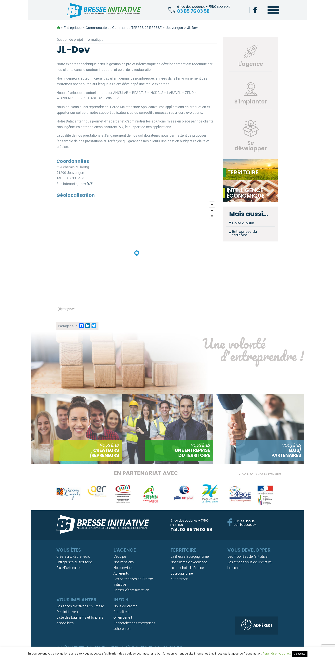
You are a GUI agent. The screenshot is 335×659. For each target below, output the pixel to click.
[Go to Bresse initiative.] (58, 27)
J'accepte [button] (299, 653)
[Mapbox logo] (66, 309)
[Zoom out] (212, 210)
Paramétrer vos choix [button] (277, 653)
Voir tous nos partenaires (261, 474)
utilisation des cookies (120, 653)
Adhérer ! (262, 625)
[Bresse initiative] (104, 11)
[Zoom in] (212, 205)
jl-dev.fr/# (85, 184)
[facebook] (255, 10)
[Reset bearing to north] (212, 216)
